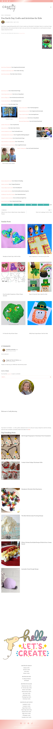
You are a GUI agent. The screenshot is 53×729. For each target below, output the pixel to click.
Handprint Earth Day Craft (7, 70)
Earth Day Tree (4, 90)
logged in (9, 373)
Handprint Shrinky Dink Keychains (31, 489)
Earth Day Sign (4, 104)
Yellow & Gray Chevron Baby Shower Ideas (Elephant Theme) (13, 212)
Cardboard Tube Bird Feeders (8, 194)
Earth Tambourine (21, 148)
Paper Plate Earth (23, 107)
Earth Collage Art (5, 97)
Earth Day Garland (5, 74)
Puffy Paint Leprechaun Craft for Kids (38, 333)
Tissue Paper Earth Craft (7, 187)
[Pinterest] (7, 1)
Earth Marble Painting (6, 191)
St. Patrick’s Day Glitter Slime (10, 333)
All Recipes (26, 680)
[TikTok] (10, 1)
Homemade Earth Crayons (7, 134)
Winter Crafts (26, 673)
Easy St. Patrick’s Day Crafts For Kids (38, 294)
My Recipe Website (26, 678)
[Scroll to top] (50, 725)
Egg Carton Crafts (23, 117)
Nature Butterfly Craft (6, 180)
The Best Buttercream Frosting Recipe (32, 515)
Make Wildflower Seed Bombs (8, 141)
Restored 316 (36, 726)
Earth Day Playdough (6, 67)
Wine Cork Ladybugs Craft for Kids (44, 211)
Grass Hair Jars (4, 128)
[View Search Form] (51, 1)
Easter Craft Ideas (26, 689)
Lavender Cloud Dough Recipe (29, 569)
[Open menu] (51, 7)
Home (2, 15)
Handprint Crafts (26, 704)
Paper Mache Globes (23, 114)
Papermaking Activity (24, 111)
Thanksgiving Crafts (26, 697)
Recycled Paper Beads (24, 121)
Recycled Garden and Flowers (8, 145)
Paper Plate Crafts (26, 708)
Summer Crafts (26, 669)
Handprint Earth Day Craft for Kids (11, 256)
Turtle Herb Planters (6, 100)
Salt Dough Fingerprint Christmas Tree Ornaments (36, 435)
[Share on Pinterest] (19, 205)
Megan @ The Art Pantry (12, 360)
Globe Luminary (5, 184)
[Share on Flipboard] (31, 205)
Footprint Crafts (26, 706)
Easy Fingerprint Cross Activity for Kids (39, 256)
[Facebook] (2, 1)
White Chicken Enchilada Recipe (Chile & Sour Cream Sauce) (36, 543)
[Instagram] (5, 1)
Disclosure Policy (22, 33)
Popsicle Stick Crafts (26, 711)
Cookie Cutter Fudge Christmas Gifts (31, 462)
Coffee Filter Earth (5, 124)
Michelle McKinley (11, 349)
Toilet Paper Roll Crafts (6, 94)
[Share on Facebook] (7, 205)
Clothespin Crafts (26, 715)
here (29, 429)
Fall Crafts (26, 671)
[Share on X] (43, 205)
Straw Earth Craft (5, 201)
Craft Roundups (8, 15)
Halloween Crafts (26, 695)
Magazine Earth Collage (6, 138)
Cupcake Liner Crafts (26, 717)
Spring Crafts (27, 667)
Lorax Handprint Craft (6, 131)
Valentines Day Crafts (27, 686)
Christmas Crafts (26, 698)
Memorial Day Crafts (26, 691)
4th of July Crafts (26, 693)
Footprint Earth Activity (7, 197)
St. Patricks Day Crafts (26, 687)
